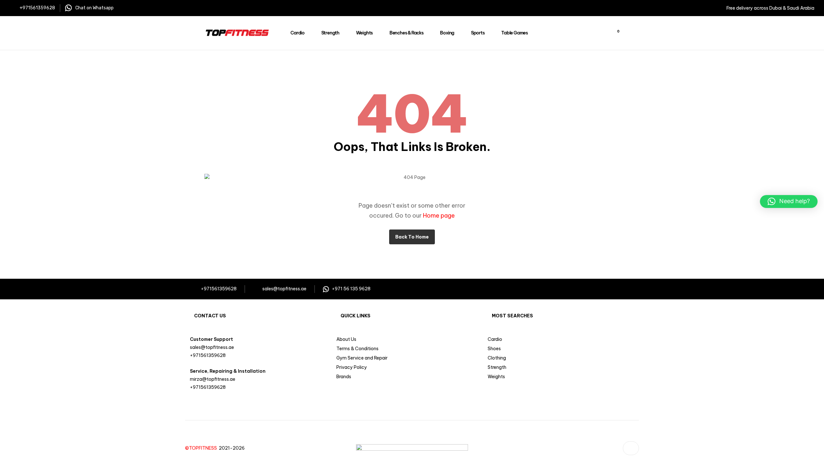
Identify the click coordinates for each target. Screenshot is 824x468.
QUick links (355, 316)
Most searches (512, 316)
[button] (789, 201)
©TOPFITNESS (202, 448)
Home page (439, 215)
